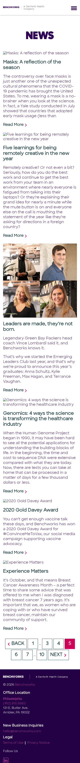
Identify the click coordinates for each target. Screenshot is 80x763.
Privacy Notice (38, 742)
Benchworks (25, 684)
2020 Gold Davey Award (30, 510)
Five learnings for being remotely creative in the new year (36, 153)
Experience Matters (25, 571)
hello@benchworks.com (22, 731)
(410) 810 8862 (14, 703)
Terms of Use (13, 742)
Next (56, 654)
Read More (13, 125)
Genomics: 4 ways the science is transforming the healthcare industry (38, 419)
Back (17, 643)
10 (41, 654)
